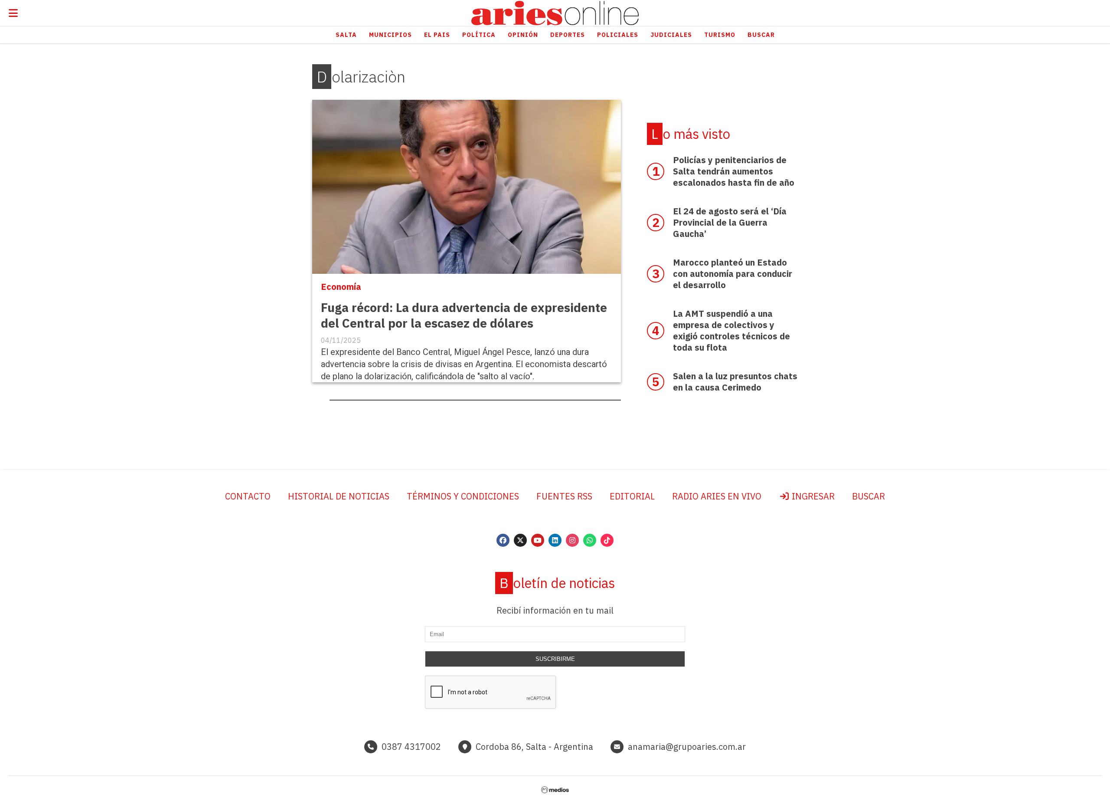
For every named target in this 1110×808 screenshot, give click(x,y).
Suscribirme (555, 659)
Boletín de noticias (557, 583)
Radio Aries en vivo (716, 496)
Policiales (617, 35)
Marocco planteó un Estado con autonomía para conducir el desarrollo (732, 273)
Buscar (761, 35)
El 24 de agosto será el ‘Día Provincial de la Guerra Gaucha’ (730, 222)
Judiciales (671, 35)
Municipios (390, 35)
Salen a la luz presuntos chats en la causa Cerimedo (735, 381)
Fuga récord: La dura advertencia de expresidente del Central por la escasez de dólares (464, 315)
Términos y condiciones (463, 496)
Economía (341, 286)
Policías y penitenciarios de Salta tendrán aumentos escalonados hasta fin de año (733, 171)
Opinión (523, 35)
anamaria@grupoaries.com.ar (687, 746)
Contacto (248, 496)
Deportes (567, 35)
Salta (346, 35)
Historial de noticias (338, 496)
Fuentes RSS (564, 496)
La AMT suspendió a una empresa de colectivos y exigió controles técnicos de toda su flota (731, 330)
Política (479, 35)
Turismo (719, 35)
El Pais (437, 35)
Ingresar (812, 496)
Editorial (632, 496)
